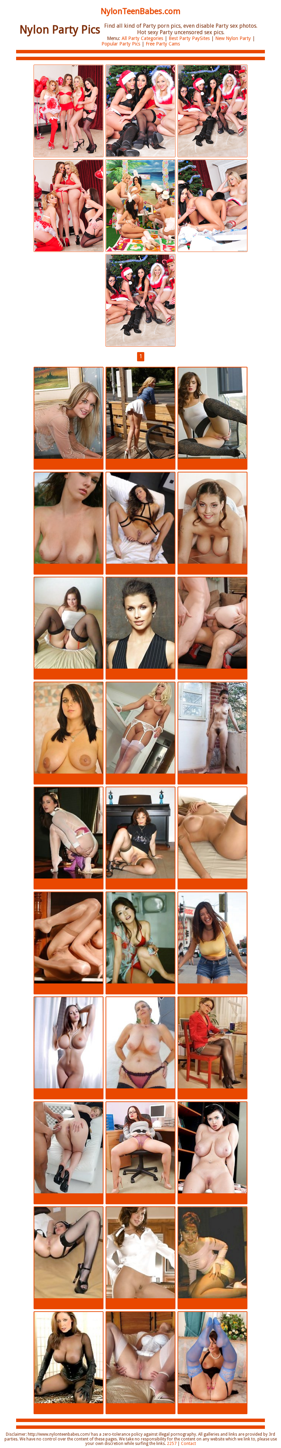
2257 (171, 1443)
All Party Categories (142, 38)
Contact (188, 1443)
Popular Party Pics (120, 43)
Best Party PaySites (189, 38)
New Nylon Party (233, 38)
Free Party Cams (163, 43)
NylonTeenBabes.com (141, 11)
